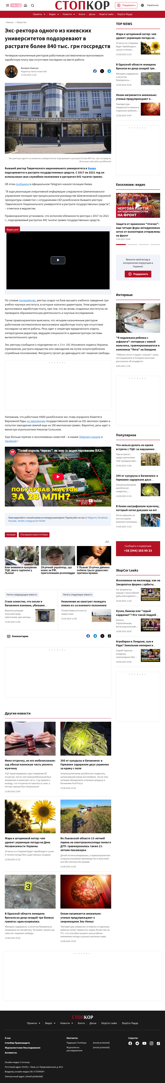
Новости (67, 14)
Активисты (11, 1052)
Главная (9, 22)
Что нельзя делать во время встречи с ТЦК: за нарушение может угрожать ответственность (135, 451)
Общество (22, 22)
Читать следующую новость (77, 594)
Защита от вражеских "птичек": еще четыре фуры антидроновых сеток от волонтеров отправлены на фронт (138, 230)
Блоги (82, 14)
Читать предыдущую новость (21, 594)
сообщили (22, 184)
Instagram (30, 521)
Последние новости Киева (34, 534)
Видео (52, 14)
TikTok (41, 521)
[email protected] (34, 1076)
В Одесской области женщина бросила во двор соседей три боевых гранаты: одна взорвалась (29, 918)
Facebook (102, 517)
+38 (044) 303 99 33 (138, 551)
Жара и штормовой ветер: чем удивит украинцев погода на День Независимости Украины (27, 842)
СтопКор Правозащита (17, 1043)
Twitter (20, 521)
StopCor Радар (124, 14)
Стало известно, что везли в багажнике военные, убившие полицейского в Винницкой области (29, 605)
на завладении (36, 421)
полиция (10, 534)
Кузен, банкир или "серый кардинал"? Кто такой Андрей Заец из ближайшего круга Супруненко (136, 617)
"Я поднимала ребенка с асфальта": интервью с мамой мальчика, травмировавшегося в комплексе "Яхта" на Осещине (138, 344)
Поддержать (129, 5)
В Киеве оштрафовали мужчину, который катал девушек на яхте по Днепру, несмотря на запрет (137, 510)
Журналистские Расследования (22, 1047)
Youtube (12, 521)
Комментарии (20, 636)
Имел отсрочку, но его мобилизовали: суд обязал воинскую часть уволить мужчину (30, 765)
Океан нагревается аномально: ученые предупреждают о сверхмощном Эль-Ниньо (80, 918)
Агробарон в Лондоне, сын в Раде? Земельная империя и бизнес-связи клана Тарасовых (136, 645)
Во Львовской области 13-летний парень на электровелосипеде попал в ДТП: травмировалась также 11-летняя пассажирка (85, 844)
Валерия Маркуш (30, 68)
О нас (8, 1038)
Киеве (92, 168)
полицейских (27, 300)
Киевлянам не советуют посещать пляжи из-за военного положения (84, 603)
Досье (92, 14)
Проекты (37, 14)
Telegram (91, 517)
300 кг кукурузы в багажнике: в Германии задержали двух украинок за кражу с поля (84, 765)
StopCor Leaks (106, 14)
